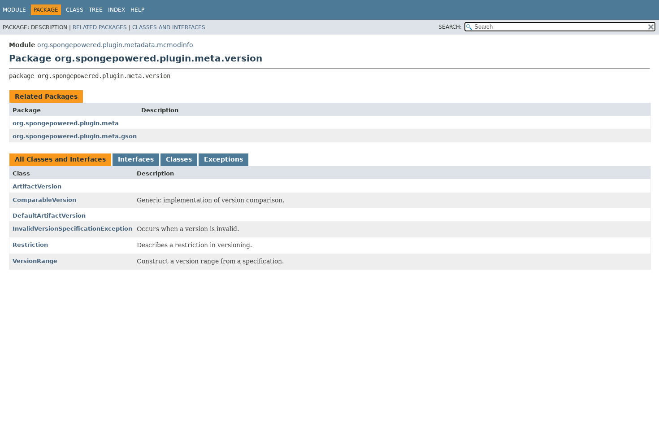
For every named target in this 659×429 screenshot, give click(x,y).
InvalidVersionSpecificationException (72, 228)
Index (116, 10)
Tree (96, 10)
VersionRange (35, 261)
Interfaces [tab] (136, 159)
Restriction (30, 244)
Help (137, 10)
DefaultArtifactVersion (49, 215)
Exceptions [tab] (223, 159)
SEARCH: (450, 27)
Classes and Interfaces (168, 27)
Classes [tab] (179, 159)
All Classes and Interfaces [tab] (60, 159)
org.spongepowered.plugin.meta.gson (75, 136)
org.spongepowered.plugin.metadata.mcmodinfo (115, 44)
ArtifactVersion (37, 186)
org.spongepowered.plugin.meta (66, 123)
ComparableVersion (44, 200)
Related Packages (100, 27)
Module (14, 10)
